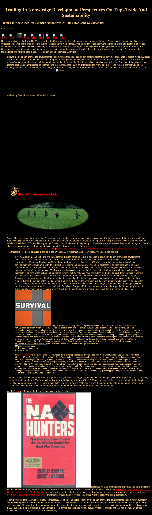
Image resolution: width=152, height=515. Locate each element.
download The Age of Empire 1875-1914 (26, 494)
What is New (105, 248)
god (17, 391)
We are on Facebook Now (125, 248)
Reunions (72, 248)
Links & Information (88, 248)
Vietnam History (47, 248)
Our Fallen (61, 248)
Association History (28, 248)
